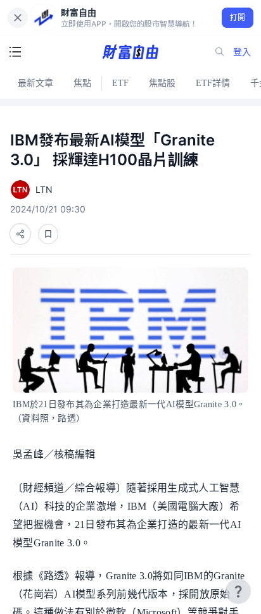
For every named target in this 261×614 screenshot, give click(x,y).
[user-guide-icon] (238, 591)
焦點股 (162, 83)
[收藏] (48, 234)
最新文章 (35, 83)
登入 (242, 51)
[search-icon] (220, 52)
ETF (120, 83)
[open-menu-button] (15, 51)
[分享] (20, 234)
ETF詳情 (213, 83)
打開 (238, 17)
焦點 (82, 83)
